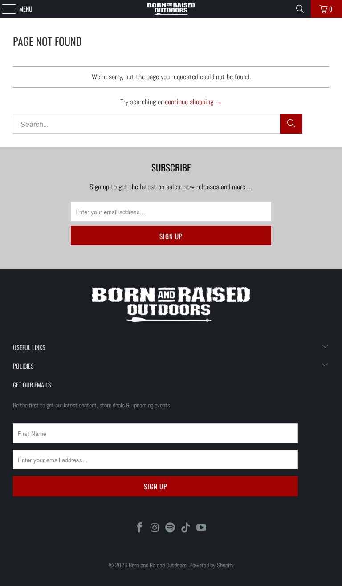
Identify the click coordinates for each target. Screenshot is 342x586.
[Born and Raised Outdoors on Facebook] (140, 528)
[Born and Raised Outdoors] (171, 9)
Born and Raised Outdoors (158, 565)
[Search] (300, 9)
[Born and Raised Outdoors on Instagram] (155, 528)
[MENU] (4, 9)
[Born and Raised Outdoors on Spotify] (170, 528)
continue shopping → (193, 101)
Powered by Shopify (211, 565)
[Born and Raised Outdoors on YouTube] (201, 528)
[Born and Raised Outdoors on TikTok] (186, 528)
